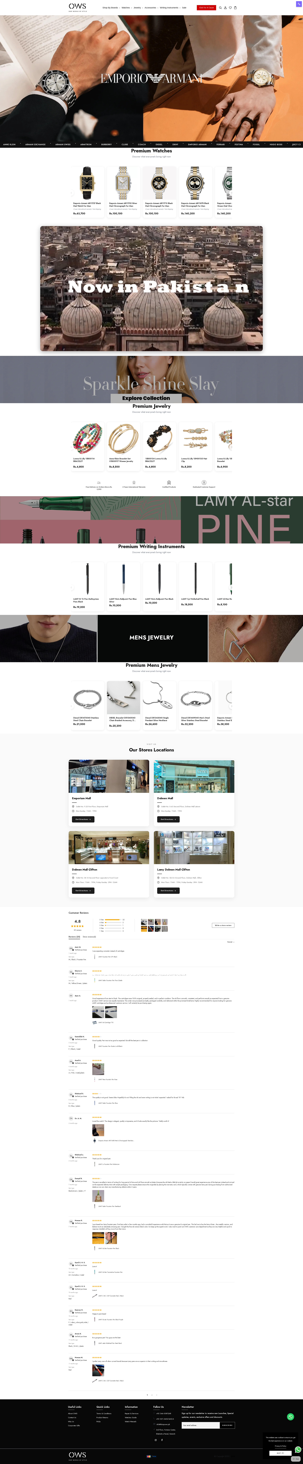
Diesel (47, 144)
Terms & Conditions (103, 1413)
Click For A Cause (206, 7)
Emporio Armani (85, 144)
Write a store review (223, 925)
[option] (151, 78)
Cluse (13, 144)
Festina (127, 144)
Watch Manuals (130, 1421)
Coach (30, 144)
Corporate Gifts (74, 1425)
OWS (233, 1456)
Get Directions (82, 819)
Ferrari (109, 144)
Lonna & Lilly (279, 144)
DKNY (63, 144)
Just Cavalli (212, 144)
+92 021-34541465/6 (165, 1419)
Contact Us (72, 1417)
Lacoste (256, 144)
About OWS (72, 1413)
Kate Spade (235, 144)
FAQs (98, 1421)
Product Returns (102, 1417)
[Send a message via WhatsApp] (298, 1449)
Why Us (71, 1421)
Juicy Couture (188, 144)
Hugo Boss (164, 144)
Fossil (144, 144)
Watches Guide (131, 1417)
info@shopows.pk (163, 1424)
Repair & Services (131, 1413)
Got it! (280, 1453)
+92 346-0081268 (163, 1413)
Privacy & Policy (280, 1446)
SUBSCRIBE (227, 1425)
